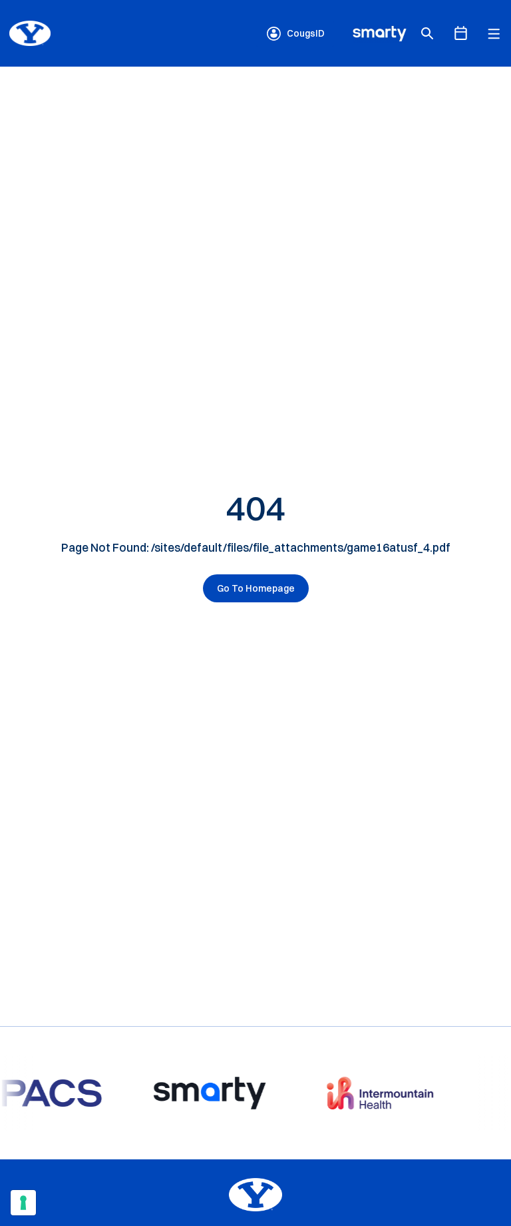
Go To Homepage (256, 588)
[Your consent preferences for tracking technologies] (23, 1202)
